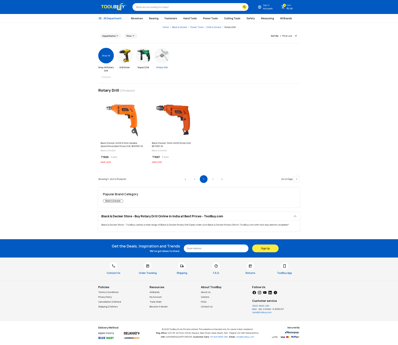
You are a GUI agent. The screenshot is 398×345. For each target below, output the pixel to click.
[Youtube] (265, 292)
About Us (206, 292)
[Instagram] (259, 292)
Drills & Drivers (214, 27)
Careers (205, 296)
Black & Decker (179, 27)
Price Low (290, 36)
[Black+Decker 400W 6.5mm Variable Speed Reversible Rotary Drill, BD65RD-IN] (122, 119)
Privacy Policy (105, 296)
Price (131, 36)
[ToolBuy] (113, 7)
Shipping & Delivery (108, 306)
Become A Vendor (159, 306)
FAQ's (203, 301)
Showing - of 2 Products (112, 179)
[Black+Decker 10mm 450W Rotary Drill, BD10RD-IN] (173, 119)
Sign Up (265, 248)
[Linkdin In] (270, 292)
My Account (156, 296)
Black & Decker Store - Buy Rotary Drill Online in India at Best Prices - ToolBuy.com (162, 216)
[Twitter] (275, 292)
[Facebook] (254, 292)
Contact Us (207, 306)
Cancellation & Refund (109, 301)
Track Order (156, 301)
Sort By (275, 35)
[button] (185, 179)
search (244, 7)
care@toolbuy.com (261, 312)
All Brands (155, 292)
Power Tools (196, 27)
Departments (110, 36)
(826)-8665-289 (260, 305)
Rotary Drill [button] (230, 27)
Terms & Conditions (108, 292)
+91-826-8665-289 (219, 336)
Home (166, 27)
